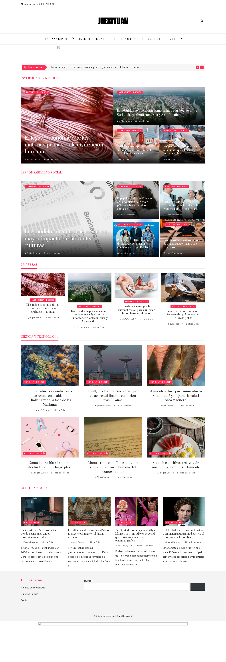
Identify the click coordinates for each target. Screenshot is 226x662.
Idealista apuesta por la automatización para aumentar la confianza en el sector (98, 67)
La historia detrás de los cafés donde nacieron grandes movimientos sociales (38, 534)
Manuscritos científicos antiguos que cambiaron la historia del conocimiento (113, 467)
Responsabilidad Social (37, 186)
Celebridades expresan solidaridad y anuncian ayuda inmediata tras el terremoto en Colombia (183, 534)
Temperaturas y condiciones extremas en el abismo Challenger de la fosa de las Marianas (50, 398)
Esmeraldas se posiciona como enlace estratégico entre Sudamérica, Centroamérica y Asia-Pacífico (89, 316)
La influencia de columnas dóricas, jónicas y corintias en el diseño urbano (89, 534)
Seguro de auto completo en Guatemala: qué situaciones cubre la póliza (183, 315)
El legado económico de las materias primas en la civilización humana (42, 308)
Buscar (88, 580)
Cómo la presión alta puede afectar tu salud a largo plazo (49, 465)
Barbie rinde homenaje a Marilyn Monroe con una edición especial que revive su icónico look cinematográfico (135, 535)
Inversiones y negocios (37, 92)
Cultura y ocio (31, 522)
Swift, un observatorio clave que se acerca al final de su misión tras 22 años (113, 395)
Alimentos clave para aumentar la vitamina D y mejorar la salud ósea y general (176, 395)
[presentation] (197, 67)
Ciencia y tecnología (34, 382)
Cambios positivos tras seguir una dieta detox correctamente (176, 465)
